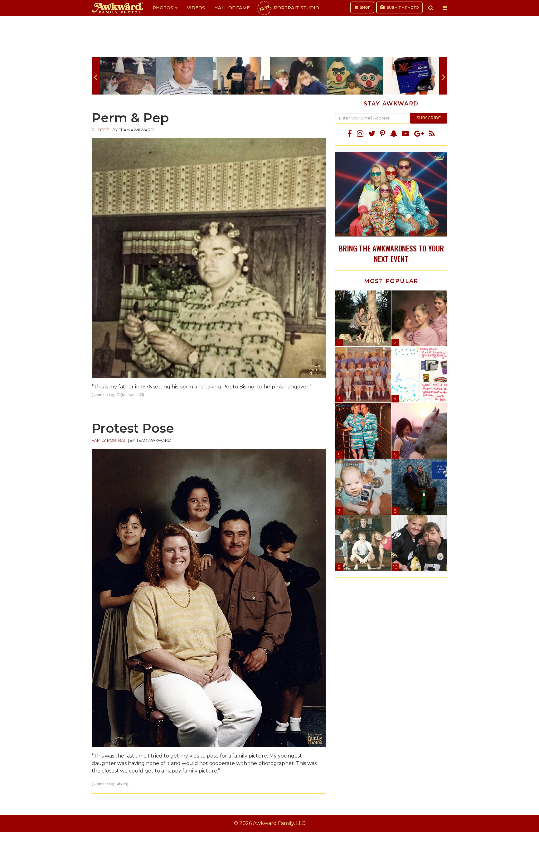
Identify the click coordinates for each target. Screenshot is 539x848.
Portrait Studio (289, 8)
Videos (196, 8)
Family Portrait (109, 440)
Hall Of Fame (232, 8)
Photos (163, 8)
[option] (128, 76)
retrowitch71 (133, 395)
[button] (431, 8)
